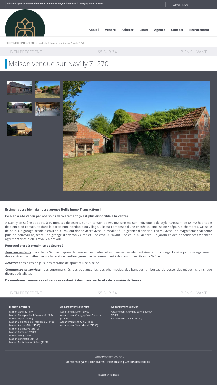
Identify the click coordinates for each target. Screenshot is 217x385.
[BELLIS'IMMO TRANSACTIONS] (30, 22)
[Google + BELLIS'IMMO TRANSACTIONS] (161, 4)
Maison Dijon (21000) (21, 318)
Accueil (94, 30)
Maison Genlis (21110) (21, 311)
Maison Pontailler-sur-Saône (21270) (29, 342)
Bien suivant (194, 51)
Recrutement (199, 30)
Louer (143, 30)
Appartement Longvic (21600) (76, 321)
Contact (177, 30)
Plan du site (114, 362)
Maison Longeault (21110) (23, 338)
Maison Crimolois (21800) (23, 332)
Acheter (128, 30)
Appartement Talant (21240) (126, 318)
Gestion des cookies (137, 362)
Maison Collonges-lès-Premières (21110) (31, 321)
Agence (159, 30)
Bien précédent (26, 51)
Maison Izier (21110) (20, 335)
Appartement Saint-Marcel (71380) (79, 325)
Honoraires (97, 362)
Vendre (110, 30)
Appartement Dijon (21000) (75, 311)
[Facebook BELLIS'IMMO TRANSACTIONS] (154, 4)
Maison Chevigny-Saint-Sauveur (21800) (31, 315)
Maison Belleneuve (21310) (24, 328)
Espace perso (180, 4)
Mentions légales (76, 362)
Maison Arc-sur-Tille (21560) (24, 325)
